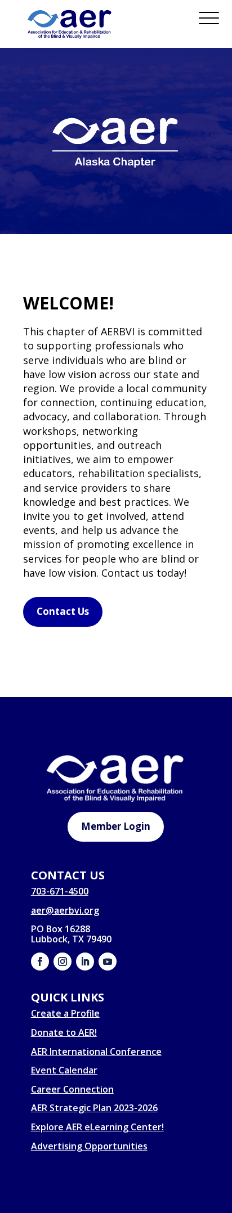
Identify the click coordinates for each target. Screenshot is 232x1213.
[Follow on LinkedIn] (85, 962)
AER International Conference (96, 1051)
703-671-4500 (59, 891)
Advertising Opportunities (89, 1146)
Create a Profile (65, 1013)
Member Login (115, 826)
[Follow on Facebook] (40, 962)
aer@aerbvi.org (65, 910)
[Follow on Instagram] (62, 962)
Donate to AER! (64, 1032)
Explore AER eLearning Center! (97, 1127)
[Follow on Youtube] (108, 962)
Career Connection (72, 1089)
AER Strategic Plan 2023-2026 (94, 1108)
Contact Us (63, 611)
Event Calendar (64, 1070)
